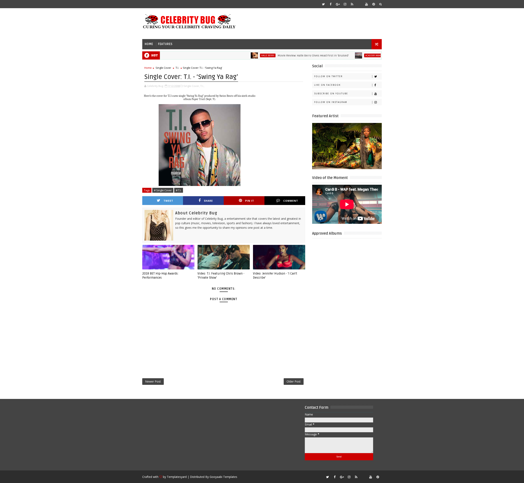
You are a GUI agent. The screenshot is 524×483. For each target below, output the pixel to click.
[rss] (352, 4)
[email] (359, 4)
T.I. (177, 68)
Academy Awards (362, 55)
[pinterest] (373, 4)
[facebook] (331, 4)
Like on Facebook (327, 84)
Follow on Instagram (330, 102)
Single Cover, (192, 86)
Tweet (168, 201)
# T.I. (178, 190)
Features (165, 44)
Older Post (294, 381)
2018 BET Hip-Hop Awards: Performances (160, 275)
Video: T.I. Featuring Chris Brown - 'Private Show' (221, 275)
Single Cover (163, 68)
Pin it (249, 201)
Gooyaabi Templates (223, 477)
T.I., (202, 86)
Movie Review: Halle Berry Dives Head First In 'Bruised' (300, 55)
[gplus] (338, 4)
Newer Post (153, 381)
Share (208, 201)
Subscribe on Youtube (331, 93)
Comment (290, 201)
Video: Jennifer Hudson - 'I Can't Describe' (275, 275)
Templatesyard (177, 477)
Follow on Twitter (328, 76)
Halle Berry (255, 55)
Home (149, 44)
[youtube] (366, 4)
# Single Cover (163, 190)
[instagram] (345, 4)
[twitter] (323, 4)
